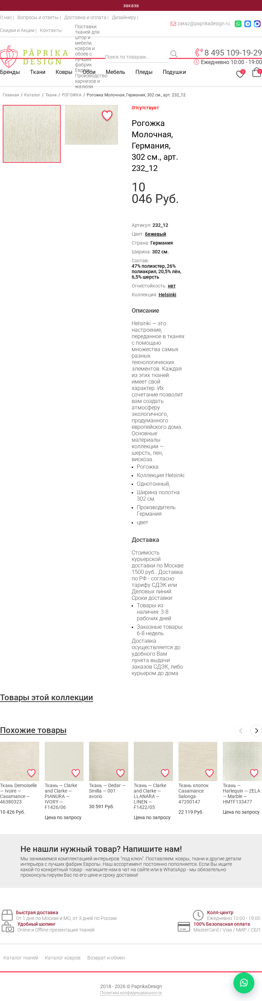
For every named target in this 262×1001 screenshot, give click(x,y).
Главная (11, 95)
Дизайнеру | (125, 17)
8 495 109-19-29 (233, 53)
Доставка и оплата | (86, 17)
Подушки (174, 72)
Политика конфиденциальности (131, 992)
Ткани (51, 95)
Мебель (115, 72)
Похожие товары (33, 730)
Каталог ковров (63, 957)
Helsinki (167, 294)
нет (172, 285)
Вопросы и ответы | (39, 17)
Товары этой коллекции (46, 697)
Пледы (143, 72)
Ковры (64, 72)
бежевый (155, 234)
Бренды (10, 72)
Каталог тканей (20, 957)
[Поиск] (175, 54)
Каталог (32, 95)
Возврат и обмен (106, 957)
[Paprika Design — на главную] (34, 56)
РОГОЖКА (72, 95)
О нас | (7, 17)
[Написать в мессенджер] (243, 983)
